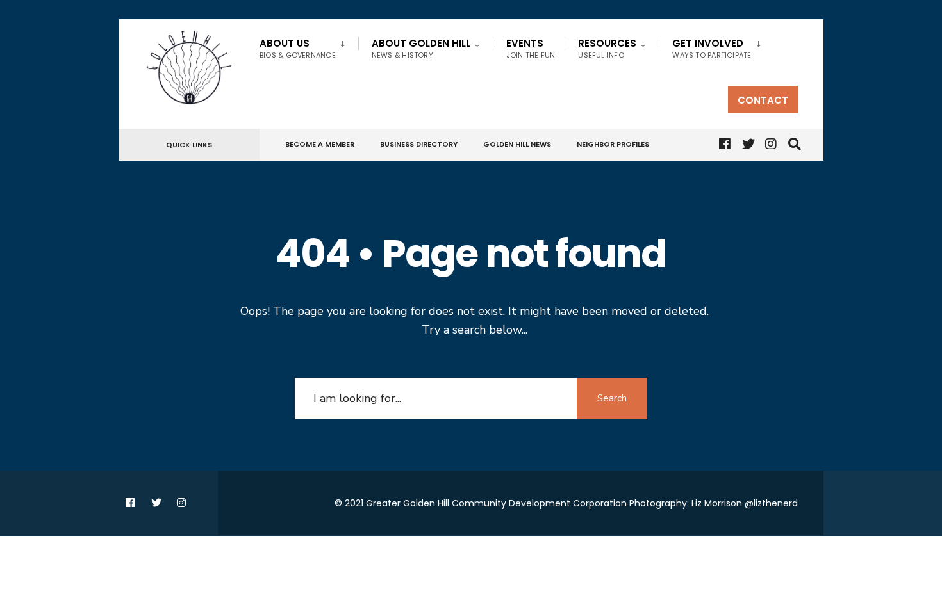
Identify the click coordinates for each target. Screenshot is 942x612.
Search (612, 398)
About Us (298, 48)
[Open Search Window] (792, 145)
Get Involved (711, 48)
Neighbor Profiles (613, 144)
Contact (763, 100)
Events (531, 48)
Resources (607, 48)
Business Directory (419, 144)
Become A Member (319, 144)
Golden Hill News (517, 144)
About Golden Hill (421, 48)
